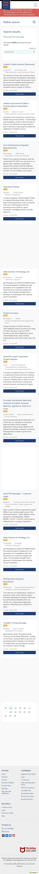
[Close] (36, 9)
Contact (4, 780)
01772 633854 (9, 828)
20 (20, 712)
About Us (5, 777)
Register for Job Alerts (28, 774)
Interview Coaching (27, 788)
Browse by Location (27, 796)
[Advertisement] (19, 246)
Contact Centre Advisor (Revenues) (19, 64)
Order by (32, 48)
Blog (3, 816)
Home (4, 774)
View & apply (19, 94)
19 (15, 712)
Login (23, 777)
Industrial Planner (11, 186)
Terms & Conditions (8, 783)
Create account (7, 807)
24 (10, 716)
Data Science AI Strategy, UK (16, 271)
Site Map (4, 788)
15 (20, 708)
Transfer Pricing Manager (15, 623)
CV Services (25, 780)
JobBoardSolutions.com (20, 864)
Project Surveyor (11, 313)
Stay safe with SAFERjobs (6, 792)
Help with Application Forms (28, 784)
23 (6, 716)
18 (11, 712)
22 (29, 712)
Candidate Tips (26, 790)
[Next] (15, 716)
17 (29, 708)
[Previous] (5, 708)
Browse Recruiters (27, 793)
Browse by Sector (27, 799)
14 (15, 708)
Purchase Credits (7, 813)
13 (11, 708)
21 (25, 712)
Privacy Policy (6, 785)
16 (25, 708)
